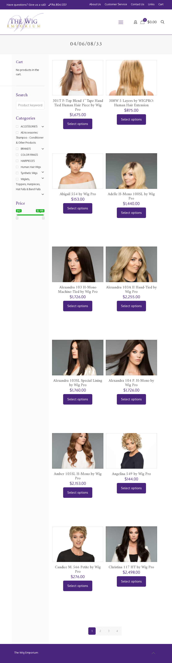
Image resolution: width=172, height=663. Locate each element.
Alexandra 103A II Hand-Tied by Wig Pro (131, 289)
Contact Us (137, 4)
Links (151, 4)
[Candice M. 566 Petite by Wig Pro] (77, 552)
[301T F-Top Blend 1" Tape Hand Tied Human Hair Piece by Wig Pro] (77, 85)
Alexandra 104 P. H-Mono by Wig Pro (131, 383)
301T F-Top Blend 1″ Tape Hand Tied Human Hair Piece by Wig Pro (78, 105)
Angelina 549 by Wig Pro (131, 474)
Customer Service (116, 4)
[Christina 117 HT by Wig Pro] (131, 552)
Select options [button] (77, 124)
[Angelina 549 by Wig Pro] (131, 458)
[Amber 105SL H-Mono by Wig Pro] (77, 458)
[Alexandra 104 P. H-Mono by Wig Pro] (131, 365)
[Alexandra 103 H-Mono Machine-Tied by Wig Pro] (77, 272)
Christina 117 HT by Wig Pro (131, 567)
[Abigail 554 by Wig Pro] (77, 179)
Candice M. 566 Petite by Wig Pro (78, 569)
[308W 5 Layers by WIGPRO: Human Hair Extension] (131, 85)
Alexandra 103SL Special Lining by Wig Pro (77, 383)
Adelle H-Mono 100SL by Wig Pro (131, 196)
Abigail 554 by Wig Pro (78, 194)
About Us (95, 4)
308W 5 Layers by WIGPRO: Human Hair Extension (131, 103)
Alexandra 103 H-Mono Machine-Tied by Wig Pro (78, 289)
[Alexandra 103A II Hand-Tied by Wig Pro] (131, 272)
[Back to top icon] (153, 653)
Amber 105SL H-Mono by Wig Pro (78, 476)
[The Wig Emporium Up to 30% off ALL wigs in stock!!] (25, 22)
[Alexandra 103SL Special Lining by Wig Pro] (77, 365)
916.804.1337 (59, 4)
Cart (160, 4)
